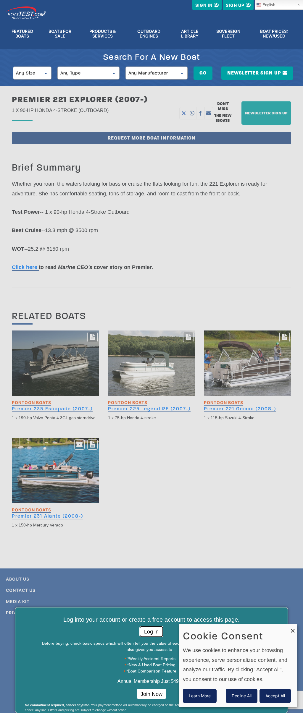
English (268, 5)
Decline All (242, 695)
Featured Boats (22, 34)
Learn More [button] (200, 695)
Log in (151, 632)
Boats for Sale (60, 34)
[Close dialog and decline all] (292, 627)
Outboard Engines (148, 34)
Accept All (275, 695)
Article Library (190, 34)
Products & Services (102, 34)
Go (203, 73)
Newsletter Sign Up (254, 73)
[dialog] (238, 665)
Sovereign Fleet (228, 34)
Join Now (151, 694)
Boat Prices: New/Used (274, 34)
